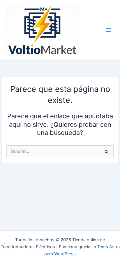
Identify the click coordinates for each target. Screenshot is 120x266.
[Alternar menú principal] (108, 30)
